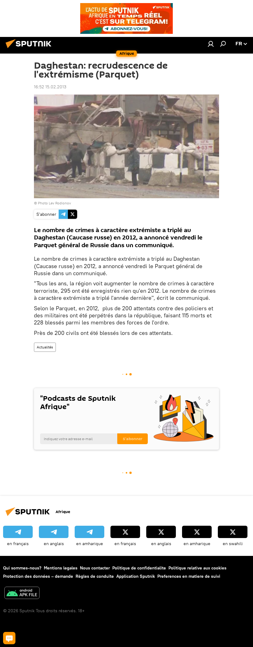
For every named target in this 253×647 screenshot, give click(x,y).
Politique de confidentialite (139, 568)
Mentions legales (60, 568)
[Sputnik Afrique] (30, 49)
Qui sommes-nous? (22, 568)
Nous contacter (95, 568)
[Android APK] (22, 594)
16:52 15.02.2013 (50, 87)
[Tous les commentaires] (9, 638)
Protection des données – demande (38, 576)
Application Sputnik (135, 576)
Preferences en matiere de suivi (188, 576)
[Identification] (211, 44)
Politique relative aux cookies (197, 568)
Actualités (45, 347)
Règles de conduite (95, 576)
